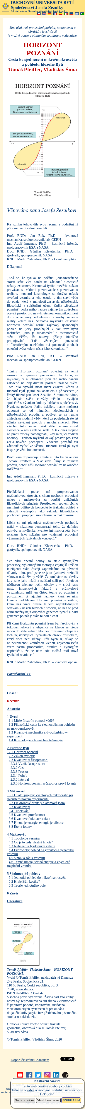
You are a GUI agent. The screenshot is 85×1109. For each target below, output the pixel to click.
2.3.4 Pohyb (18, 775)
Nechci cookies (24, 1100)
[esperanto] (82, 14)
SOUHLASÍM (71, 1100)
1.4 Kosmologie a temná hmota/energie (36, 740)
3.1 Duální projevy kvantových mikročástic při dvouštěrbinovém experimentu (40, 797)
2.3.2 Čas (17, 767)
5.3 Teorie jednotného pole (27, 885)
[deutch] (49, 14)
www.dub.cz (24, 989)
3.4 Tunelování (19, 811)
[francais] (55, 14)
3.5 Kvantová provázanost (27, 815)
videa (30, 1090)
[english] (44, 14)
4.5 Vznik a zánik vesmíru (27, 858)
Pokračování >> (19, 674)
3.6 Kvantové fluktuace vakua (29, 819)
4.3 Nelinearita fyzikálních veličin (32, 846)
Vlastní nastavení (48, 1100)
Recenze (13, 701)
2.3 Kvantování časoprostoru (28, 760)
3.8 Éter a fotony (20, 826)
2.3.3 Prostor (19, 771)
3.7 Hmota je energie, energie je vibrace (36, 822)
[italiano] (66, 14)
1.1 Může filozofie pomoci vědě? (30, 720)
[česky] (38, 14)
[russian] (71, 14)
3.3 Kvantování (19, 807)
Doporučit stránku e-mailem (30, 1060)
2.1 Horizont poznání (22, 752)
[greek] (77, 14)
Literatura (14, 901)
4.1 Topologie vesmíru (23, 838)
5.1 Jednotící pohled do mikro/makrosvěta (36, 877)
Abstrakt (13, 709)
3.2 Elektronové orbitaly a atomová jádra (37, 803)
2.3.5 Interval (19, 779)
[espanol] (60, 14)
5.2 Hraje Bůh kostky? (24, 881)
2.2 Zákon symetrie (22, 756)
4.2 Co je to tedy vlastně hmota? (31, 842)
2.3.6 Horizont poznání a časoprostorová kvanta (43, 783)
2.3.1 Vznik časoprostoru (26, 764)
